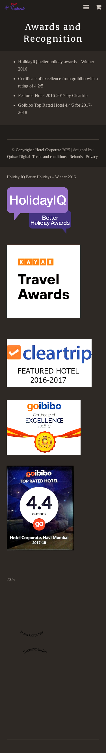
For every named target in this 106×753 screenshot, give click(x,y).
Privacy (92, 156)
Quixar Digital (18, 156)
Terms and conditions (49, 156)
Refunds (77, 156)
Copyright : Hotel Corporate (38, 150)
